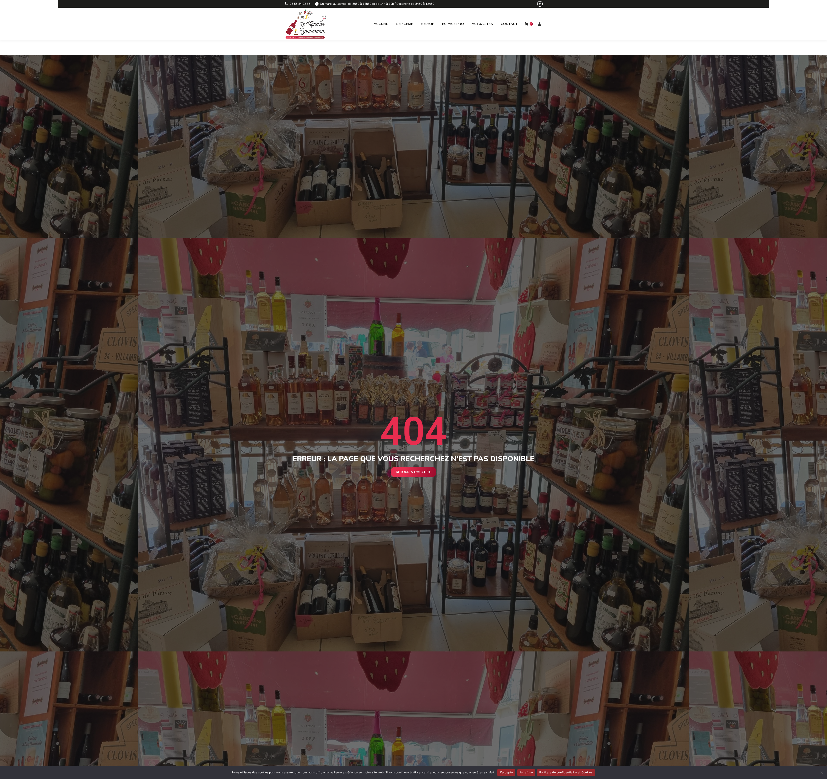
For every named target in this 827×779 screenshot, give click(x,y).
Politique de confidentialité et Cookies (566, 772)
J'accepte (506, 772)
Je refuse (526, 772)
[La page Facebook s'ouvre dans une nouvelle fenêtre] (540, 4)
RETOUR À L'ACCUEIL (413, 472)
